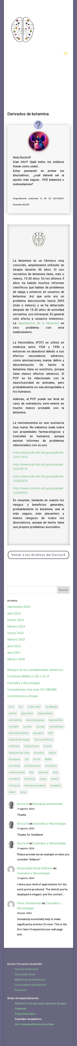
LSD (27, 759)
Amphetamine (45, 713)
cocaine (40, 726)
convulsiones (56, 726)
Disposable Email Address (35, 868)
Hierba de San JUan (19, 753)
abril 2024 (14, 613)
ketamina (39, 753)
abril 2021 (14, 652)
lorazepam (14, 759)
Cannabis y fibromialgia (23, 683)
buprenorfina (55, 720)
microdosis (51, 766)
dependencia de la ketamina (38, 323)
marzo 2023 (15, 633)
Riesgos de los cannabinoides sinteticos (35, 670)
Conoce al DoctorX (26, 969)
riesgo (43, 779)
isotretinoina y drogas (22, 696)
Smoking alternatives (48, 804)
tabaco (55, 779)
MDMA (48, 759)
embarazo (14, 746)
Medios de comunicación (30, 979)
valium (12, 792)
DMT (50, 733)
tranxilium (55, 785)
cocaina (27, 726)
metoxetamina (32, 766)
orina (55, 772)
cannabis (14, 726)
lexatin (52, 753)
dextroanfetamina (18, 733)
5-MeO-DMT (34, 707)
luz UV (36, 759)
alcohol (12, 713)
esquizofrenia (31, 746)
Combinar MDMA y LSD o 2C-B (28, 676)
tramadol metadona (35, 785)
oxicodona (29, 779)
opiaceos (43, 772)
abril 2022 (14, 646)
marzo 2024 (15, 620)
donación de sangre (19, 739)
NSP (31, 772)
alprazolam (27, 713)
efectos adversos (43, 739)
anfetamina (15, 720)
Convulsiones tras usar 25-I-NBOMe (32, 689)
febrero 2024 (16, 626)
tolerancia (14, 785)
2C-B (11, 707)
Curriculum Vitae (25, 974)
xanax (23, 792)
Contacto (21, 990)
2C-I (21, 707)
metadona (14, 766)
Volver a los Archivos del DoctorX (38, 555)
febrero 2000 (16, 659)
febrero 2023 (16, 639)
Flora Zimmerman (29, 903)
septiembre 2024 (18, 607)
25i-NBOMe (51, 707)
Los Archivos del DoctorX (30, 984)
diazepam (38, 733)
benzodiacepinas (35, 720)
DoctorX (23, 804)
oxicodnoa (14, 779)
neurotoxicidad (17, 772)
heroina (47, 746)
